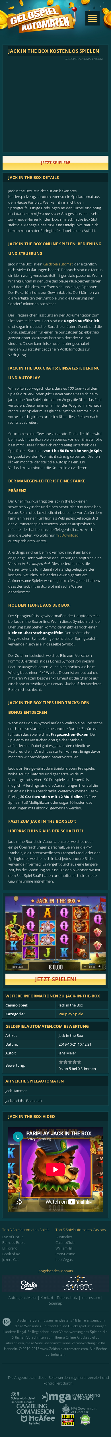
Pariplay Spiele (71, 1013)
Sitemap (55, 1303)
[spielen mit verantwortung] (67, 1424)
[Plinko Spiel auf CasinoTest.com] (55, 1283)
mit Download (67, 535)
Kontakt (46, 1297)
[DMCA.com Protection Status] (85, 1424)
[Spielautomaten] (41, 25)
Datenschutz (67, 1297)
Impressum (90, 1297)
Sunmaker (64, 1236)
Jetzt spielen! (55, 979)
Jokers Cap (11, 1259)
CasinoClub (65, 1242)
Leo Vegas (64, 1259)
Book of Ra (11, 1253)
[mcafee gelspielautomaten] (38, 1424)
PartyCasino (65, 1253)
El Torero (9, 1248)
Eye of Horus (12, 1236)
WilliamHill (64, 1248)
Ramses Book (13, 1242)
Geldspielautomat (58, 264)
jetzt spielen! (55, 162)
